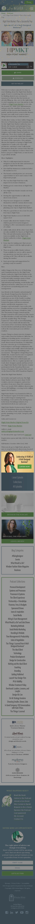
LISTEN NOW (24, 467)
